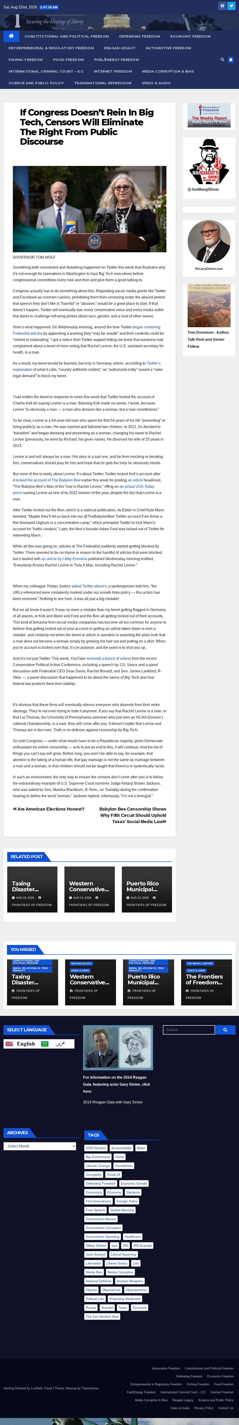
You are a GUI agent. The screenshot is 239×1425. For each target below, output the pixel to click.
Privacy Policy (204, 1408)
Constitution (124, 1166)
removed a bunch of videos (108, 658)
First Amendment (98, 1201)
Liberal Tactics (116, 1263)
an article (135, 480)
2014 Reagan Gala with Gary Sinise (113, 1102)
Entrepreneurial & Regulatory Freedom (51, 48)
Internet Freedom (113, 71)
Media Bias (94, 1272)
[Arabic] (56, 1044)
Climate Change (98, 1166)
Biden (141, 1148)
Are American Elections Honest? (50, 809)
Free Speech (95, 1210)
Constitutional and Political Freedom (67, 36)
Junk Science (95, 1254)
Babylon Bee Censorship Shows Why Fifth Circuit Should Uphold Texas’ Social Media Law (132, 815)
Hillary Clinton (96, 1245)
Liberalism (93, 1263)
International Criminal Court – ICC (46, 71)
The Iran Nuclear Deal (102, 1316)
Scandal (107, 1307)
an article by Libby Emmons (64, 559)
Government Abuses (101, 1219)
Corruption (94, 1174)
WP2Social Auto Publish (102, 1421)
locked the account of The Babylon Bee (48, 480)
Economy (114, 1192)
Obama (91, 1290)
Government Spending (102, 1237)
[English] (21, 1044)
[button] (222, 60)
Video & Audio (156, 83)
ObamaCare (111, 1290)
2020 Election (96, 1148)
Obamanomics (136, 1290)
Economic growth (134, 1183)
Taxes (123, 1307)
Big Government (98, 1157)
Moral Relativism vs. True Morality (30, 969)
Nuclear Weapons (130, 1281)
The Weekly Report (200, 963)
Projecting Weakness (125, 1299)
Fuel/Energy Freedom (116, 60)
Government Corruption (103, 1228)
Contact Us (226, 1408)
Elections (133, 1192)
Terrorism (140, 1307)
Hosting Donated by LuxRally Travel (28, 1388)
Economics (94, 1192)
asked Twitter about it (88, 586)
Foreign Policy (126, 1201)
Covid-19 (113, 1174)
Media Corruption (120, 1272)
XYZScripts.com (141, 1421)
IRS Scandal (143, 1245)
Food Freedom (68, 60)
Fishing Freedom (26, 60)
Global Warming (122, 1210)
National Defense (98, 1281)
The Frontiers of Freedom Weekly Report (206, 982)
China (119, 1157)
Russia (91, 1307)
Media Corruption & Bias (168, 71)
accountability (121, 1148)
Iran (114, 1245)
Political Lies (95, 1299)
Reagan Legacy (120, 48)
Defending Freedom (139, 36)
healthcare (133, 1237)
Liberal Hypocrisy (123, 1254)
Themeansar (90, 1388)
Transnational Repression (103, 83)
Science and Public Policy (36, 83)
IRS (125, 1245)
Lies (136, 1263)
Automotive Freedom (168, 48)
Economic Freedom (190, 36)
